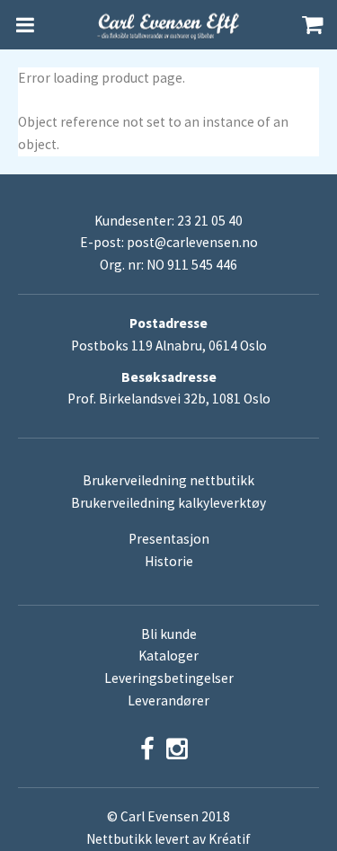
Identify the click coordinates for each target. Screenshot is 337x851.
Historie (169, 561)
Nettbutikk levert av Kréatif (168, 838)
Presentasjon (169, 538)
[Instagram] (177, 749)
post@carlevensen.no (192, 242)
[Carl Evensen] (169, 25)
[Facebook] (147, 749)
